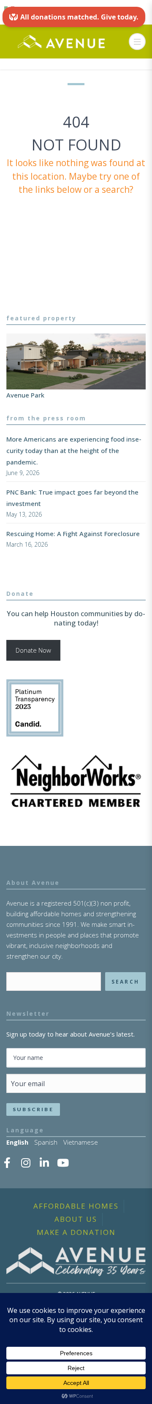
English (17, 1142)
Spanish (45, 1142)
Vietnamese (80, 1142)
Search (125, 981)
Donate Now (33, 650)
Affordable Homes (76, 1206)
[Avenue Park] (76, 362)
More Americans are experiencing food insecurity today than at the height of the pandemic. (73, 450)
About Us (75, 1219)
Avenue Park (25, 395)
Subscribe (33, 1109)
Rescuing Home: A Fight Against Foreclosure (73, 533)
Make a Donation (76, 1232)
